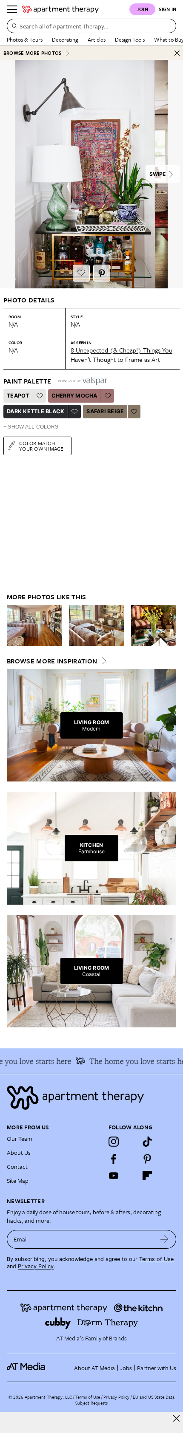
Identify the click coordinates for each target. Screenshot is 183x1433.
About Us (19, 1152)
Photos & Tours (25, 39)
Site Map (18, 1180)
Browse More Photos (32, 52)
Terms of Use (156, 1259)
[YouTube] (114, 1176)
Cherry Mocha (74, 395)
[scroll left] (13, 625)
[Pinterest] (147, 1159)
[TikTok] (147, 1142)
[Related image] (34, 625)
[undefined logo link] (60, 9)
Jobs (126, 1367)
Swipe (157, 174)
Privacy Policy (36, 1266)
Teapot (18, 395)
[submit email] (164, 1239)
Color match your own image (41, 445)
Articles (97, 39)
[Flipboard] (147, 1176)
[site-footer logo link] (26, 1367)
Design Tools (130, 39)
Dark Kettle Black (35, 411)
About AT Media (94, 1367)
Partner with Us (156, 1367)
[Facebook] (114, 1159)
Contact (17, 1166)
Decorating (65, 39)
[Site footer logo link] (91, 1098)
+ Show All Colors (30, 427)
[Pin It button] (101, 273)
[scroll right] (169, 625)
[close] (176, 1418)
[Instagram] (114, 1142)
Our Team (19, 1138)
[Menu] (12, 9)
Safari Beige (105, 411)
